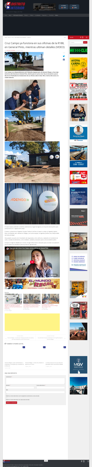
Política (31, 15)
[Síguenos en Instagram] (86, 37)
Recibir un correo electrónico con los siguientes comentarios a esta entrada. (22, 395)
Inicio (6, 15)
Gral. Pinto (8, 37)
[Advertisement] (46, 26)
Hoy (10, 15)
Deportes (44, 15)
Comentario (9, 376)
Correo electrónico (41, 385)
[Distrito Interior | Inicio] (15, 6)
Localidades (37, 15)
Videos (56, 15)
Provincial (51, 15)
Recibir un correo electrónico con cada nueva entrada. (18, 399)
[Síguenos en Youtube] (82, 37)
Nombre (8, 385)
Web (7, 389)
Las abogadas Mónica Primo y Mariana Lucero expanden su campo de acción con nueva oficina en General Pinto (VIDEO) (31, 305)
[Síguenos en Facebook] (80, 37)
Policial (25, 15)
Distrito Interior (11, 50)
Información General (18, 15)
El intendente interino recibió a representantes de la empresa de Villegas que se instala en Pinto (50, 305)
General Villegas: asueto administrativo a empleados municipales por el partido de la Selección (14, 364)
